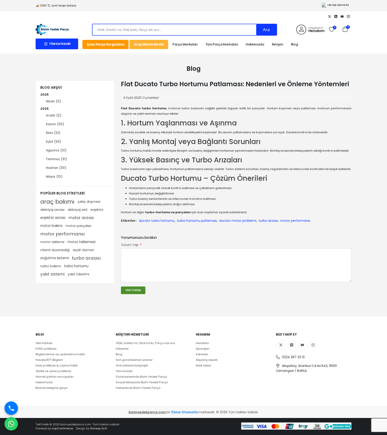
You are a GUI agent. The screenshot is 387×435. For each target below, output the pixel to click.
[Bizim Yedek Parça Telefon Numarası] (11, 408)
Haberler (122, 349)
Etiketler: (129, 220)
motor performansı (62, 234)
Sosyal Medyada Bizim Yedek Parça (142, 382)
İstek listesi (203, 365)
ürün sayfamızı (207, 212)
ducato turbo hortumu (156, 220)
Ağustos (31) (56, 150)
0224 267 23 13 (293, 357)
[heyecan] (329, 16)
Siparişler (202, 349)
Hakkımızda (255, 44)
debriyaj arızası (52, 209)
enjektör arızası (52, 217)
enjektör (96, 209)
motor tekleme (52, 242)
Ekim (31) (53, 133)
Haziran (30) (56, 168)
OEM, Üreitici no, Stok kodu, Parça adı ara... (146, 343)
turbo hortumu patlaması (197, 220)
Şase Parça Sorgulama (105, 44)
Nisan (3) (53, 101)
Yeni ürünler (124, 371)
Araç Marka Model (148, 44)
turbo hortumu (76, 266)
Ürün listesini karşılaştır (132, 365)
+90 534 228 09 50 (338, 5)
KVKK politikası (46, 349)
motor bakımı (51, 225)
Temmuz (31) (56, 159)
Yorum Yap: (130, 245)
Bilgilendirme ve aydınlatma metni (60, 354)
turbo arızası (86, 258)
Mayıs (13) (54, 176)
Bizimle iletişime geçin (52, 388)
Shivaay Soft (98, 428)
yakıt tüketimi (78, 274)
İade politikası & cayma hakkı (57, 365)
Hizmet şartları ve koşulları (54, 377)
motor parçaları (78, 226)
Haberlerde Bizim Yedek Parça (138, 388)
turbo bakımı (50, 266)
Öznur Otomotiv (184, 412)
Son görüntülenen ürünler (134, 360)
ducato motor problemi (237, 220)
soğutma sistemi (54, 258)
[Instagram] (348, 16)
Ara (266, 29)
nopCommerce (62, 428)
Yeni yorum (133, 290)
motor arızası (81, 217)
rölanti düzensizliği (55, 250)
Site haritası (44, 343)
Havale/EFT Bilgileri (49, 360)
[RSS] (336, 16)
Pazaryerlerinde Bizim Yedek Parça (141, 377)
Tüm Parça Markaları (221, 44)
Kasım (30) (55, 124)
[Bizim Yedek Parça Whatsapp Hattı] (11, 424)
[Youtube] (342, 16)
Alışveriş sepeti (206, 360)
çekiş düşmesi (88, 201)
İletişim (277, 44)
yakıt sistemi (52, 274)
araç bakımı (57, 201)
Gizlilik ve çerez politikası (53, 371)
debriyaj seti (77, 209)
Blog (294, 44)
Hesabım (202, 343)
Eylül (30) (53, 141)
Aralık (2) (53, 115)
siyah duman (83, 250)
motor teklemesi (81, 241)
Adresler (202, 354)
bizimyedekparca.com (147, 412)
